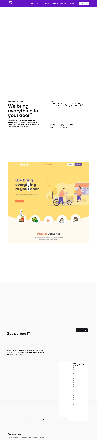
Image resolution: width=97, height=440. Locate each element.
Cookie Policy (60, 419)
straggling (15, 126)
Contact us (84, 3)
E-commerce (12, 101)
